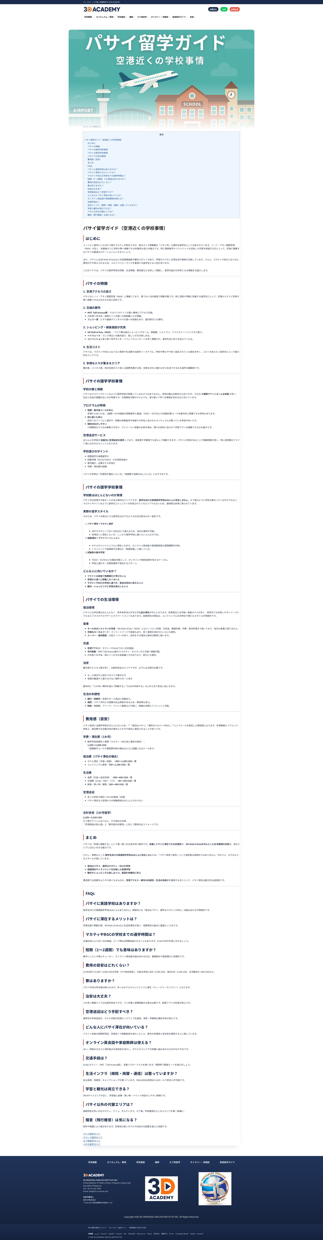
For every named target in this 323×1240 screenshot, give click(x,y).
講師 (157, 1162)
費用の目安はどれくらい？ (100, 182)
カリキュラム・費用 (116, 1162)
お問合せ (213, 9)
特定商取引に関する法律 (137, 1227)
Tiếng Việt (131, 1234)
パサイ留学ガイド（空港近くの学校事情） (104, 139)
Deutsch (200, 1234)
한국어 (171, 1234)
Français (119, 1234)
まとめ (91, 162)
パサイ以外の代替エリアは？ (101, 211)
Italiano (193, 1234)
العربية (97, 1234)
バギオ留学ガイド (91, 1144)
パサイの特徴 (94, 146)
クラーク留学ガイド (92, 1137)
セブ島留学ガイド (91, 1140)
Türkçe (149, 1234)
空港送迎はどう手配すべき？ (101, 191)
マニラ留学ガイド (91, 1133)
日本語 (90, 1234)
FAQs (90, 165)
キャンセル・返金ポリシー (118, 1227)
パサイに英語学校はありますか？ (103, 169)
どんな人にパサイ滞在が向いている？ (105, 195)
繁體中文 (164, 1234)
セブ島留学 (174, 1162)
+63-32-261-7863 (94, 1188)
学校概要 (92, 1162)
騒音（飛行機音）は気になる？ (102, 214)
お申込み (234, 9)
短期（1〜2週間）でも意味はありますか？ (107, 178)
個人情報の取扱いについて (97, 1227)
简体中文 (157, 1234)
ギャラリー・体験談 (200, 1162)
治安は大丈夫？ (95, 188)
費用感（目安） (95, 159)
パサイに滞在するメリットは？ (102, 172)
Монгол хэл (141, 1234)
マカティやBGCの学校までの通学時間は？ (107, 175)
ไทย (125, 1234)
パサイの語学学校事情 (98, 149)
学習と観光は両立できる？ (100, 208)
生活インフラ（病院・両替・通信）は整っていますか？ (113, 205)
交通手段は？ (94, 201)
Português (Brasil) (182, 1234)
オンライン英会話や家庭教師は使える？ (106, 198)
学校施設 (140, 1162)
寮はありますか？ (96, 185)
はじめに (92, 143)
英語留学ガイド (227, 1162)
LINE (224, 9)
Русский (104, 1234)
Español (111, 1234)
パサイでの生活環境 (97, 156)
